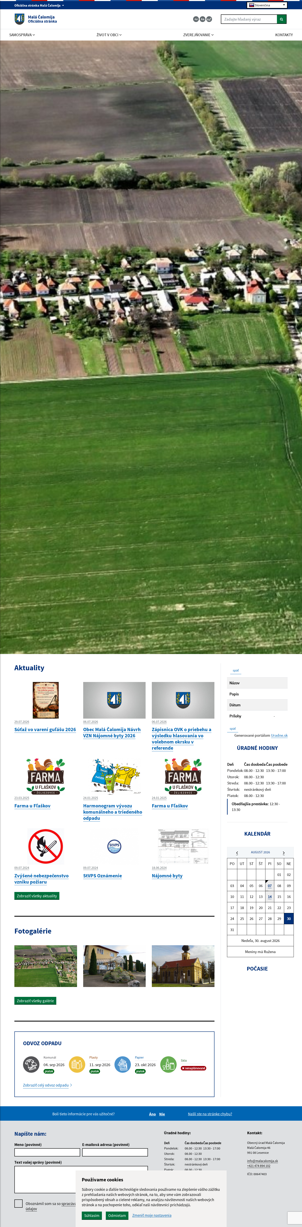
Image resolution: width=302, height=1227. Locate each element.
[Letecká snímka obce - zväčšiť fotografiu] (45, 966)
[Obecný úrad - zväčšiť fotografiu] (114, 966)
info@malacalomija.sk (262, 1161)
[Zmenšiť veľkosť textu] (196, 19)
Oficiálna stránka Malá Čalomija (37, 5)
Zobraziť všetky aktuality (37, 895)
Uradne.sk (279, 735)
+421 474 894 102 (258, 1166)
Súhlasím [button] (91, 1215)
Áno (153, 1114)
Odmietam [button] (117, 1215)
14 (270, 896)
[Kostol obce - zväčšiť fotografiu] (183, 966)
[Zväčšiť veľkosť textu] (209, 19)
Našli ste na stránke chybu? (210, 1113)
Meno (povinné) (28, 1144)
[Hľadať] (282, 19)
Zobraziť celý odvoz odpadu (46, 1085)
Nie (162, 1114)
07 (270, 885)
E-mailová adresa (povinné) (106, 1144)
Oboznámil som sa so (63, 1206)
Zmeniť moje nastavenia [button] (152, 1215)
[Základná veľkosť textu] (202, 19)
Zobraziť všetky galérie (35, 1000)
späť (236, 670)
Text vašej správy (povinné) (38, 1162)
